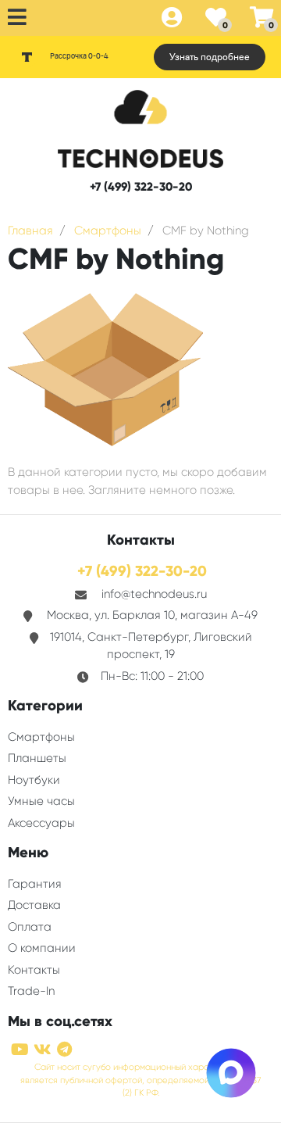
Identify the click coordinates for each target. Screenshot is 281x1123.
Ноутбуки (34, 780)
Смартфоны (41, 737)
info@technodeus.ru (154, 594)
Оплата (30, 927)
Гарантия (35, 884)
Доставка (34, 905)
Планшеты (37, 758)
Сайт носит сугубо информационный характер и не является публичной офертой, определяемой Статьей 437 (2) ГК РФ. (140, 1080)
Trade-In (31, 991)
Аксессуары (41, 823)
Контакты (34, 970)
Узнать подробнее (209, 57)
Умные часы (41, 801)
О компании (42, 948)
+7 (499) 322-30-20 (141, 187)
